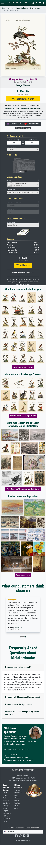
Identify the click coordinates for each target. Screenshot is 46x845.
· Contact (5, 793)
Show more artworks (23, 575)
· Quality (16, 795)
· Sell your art (17, 793)
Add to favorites (33, 124)
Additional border (11, 147)
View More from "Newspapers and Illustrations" (23, 489)
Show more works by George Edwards (23, 416)
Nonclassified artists (22, 8)
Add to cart (24, 265)
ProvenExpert (18, 628)
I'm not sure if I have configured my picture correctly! (22, 713)
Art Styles (10, 8)
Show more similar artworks (23, 367)
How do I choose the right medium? (19, 704)
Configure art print (24, 98)
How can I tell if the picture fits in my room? (22, 697)
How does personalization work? (18, 667)
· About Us (6, 821)
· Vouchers (17, 803)
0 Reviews (27, 128)
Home (3, 8)
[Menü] (2, 3)
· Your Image (17, 790)
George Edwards (35, 8)
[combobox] (23, 149)
